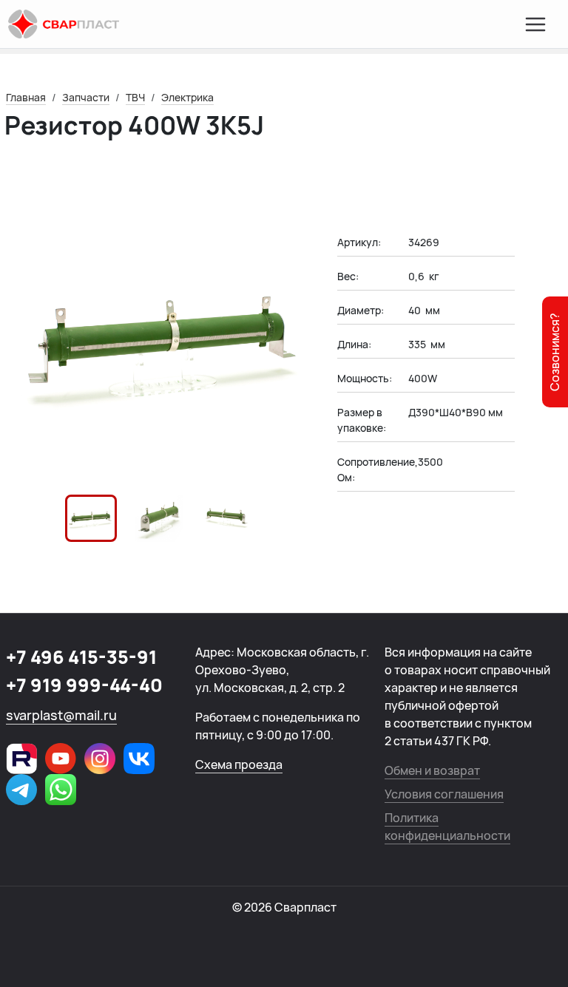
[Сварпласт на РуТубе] (21, 758)
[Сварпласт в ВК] (139, 758)
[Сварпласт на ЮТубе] (60, 758)
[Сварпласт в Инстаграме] (99, 758)
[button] (91, 518)
